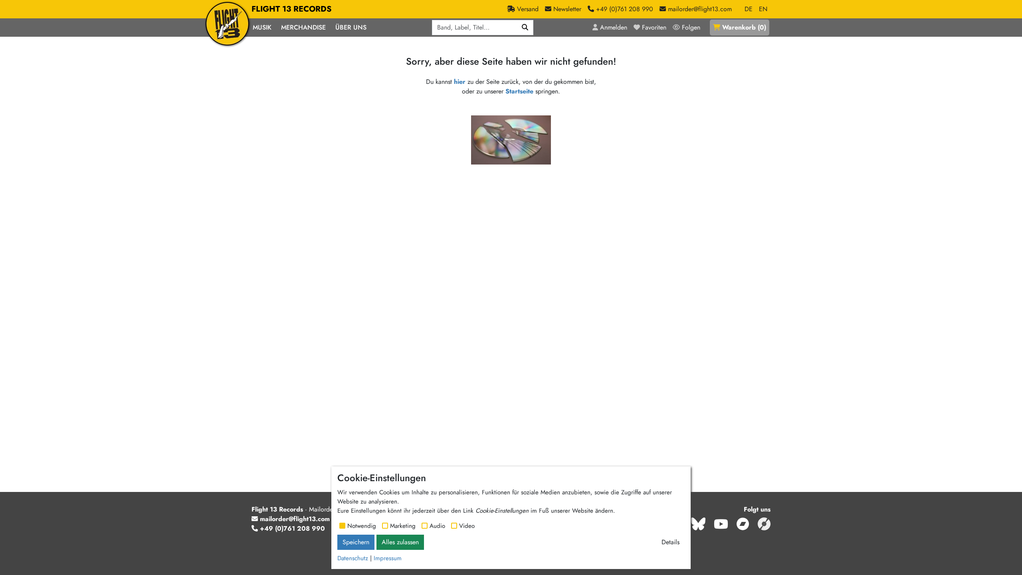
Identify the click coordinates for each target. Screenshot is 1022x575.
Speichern (356, 542)
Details (670, 542)
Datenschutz (352, 558)
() (744, 27)
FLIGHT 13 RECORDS (292, 9)
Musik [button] (262, 27)
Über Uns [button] (350, 27)
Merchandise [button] (303, 27)
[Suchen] (525, 27)
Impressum (388, 558)
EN (763, 9)
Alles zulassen (400, 542)
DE (749, 9)
